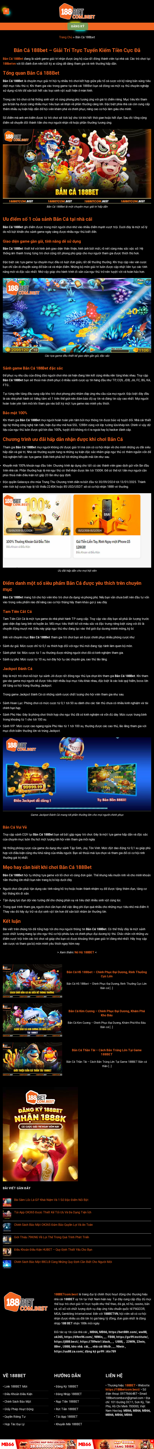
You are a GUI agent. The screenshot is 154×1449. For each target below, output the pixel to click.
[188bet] (77, 11)
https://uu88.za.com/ (68, 1351)
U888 (118, 1341)
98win (120, 1346)
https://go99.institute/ (132, 1337)
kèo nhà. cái (79, 1346)
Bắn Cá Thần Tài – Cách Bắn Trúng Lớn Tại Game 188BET (107, 1052)
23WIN (130, 1341)
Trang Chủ (65, 37)
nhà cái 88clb (102, 1346)
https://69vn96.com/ (78, 1337)
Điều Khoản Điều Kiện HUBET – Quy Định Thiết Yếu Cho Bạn (53, 1249)
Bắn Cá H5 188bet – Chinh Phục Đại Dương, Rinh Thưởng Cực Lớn (107, 974)
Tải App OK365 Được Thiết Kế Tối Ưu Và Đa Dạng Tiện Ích (52, 1212)
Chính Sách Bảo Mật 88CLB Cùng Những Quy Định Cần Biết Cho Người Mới (63, 1262)
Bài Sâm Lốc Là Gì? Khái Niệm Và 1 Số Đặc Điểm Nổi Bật (51, 1200)
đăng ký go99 (94, 1351)
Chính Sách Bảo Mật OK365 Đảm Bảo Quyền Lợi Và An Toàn (53, 1225)
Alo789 (111, 1351)
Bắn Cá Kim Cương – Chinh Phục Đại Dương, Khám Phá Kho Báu (107, 1013)
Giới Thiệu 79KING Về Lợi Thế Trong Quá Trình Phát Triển (51, 1237)
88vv (57, 1346)
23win (141, 1341)
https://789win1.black (95, 1341)
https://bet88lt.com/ (123, 1332)
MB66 (94, 1332)
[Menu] (6, 11)
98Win (98, 1337)
